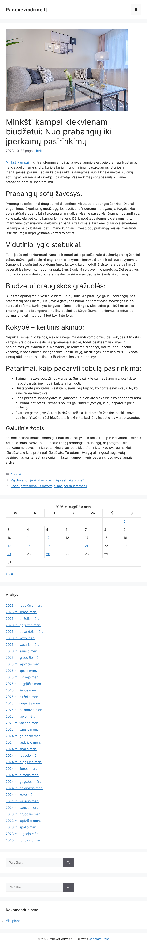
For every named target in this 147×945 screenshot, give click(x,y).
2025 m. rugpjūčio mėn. (24, 684)
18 (28, 546)
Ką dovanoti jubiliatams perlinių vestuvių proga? (47, 480)
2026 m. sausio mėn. (22, 651)
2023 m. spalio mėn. (21, 827)
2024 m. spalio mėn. (21, 749)
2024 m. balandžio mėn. (24, 788)
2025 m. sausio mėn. (22, 729)
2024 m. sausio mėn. (22, 808)
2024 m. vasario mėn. (22, 801)
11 (28, 538)
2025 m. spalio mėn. (21, 671)
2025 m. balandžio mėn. (24, 710)
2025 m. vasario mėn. (22, 723)
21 (86, 546)
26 (48, 554)
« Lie (9, 574)
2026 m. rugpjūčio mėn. (24, 605)
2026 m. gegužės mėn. (23, 625)
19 (48, 546)
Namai (16, 474)
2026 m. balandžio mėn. (24, 632)
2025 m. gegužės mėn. (23, 703)
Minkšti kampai (17, 162)
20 (67, 546)
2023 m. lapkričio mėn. (23, 821)
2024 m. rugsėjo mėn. (22, 755)
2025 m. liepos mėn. (21, 690)
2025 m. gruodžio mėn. (23, 658)
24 (9, 554)
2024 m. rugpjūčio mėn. (24, 762)
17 (9, 546)
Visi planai (13, 921)
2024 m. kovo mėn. (20, 795)
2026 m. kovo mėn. (20, 638)
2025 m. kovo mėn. (20, 716)
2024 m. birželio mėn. (22, 775)
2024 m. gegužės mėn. (23, 782)
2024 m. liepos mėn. (21, 768)
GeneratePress (99, 939)
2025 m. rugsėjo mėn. (22, 677)
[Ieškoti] (68, 862)
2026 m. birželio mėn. (22, 618)
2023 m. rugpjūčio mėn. (24, 840)
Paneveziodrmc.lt (26, 9)
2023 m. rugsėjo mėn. (22, 834)
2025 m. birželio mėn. (22, 697)
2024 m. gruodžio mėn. (24, 736)
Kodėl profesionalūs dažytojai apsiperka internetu (49, 486)
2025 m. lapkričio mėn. (23, 664)
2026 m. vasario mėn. (22, 645)
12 (48, 538)
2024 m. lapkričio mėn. (23, 742)
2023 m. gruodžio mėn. (24, 814)
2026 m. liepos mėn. (21, 612)
